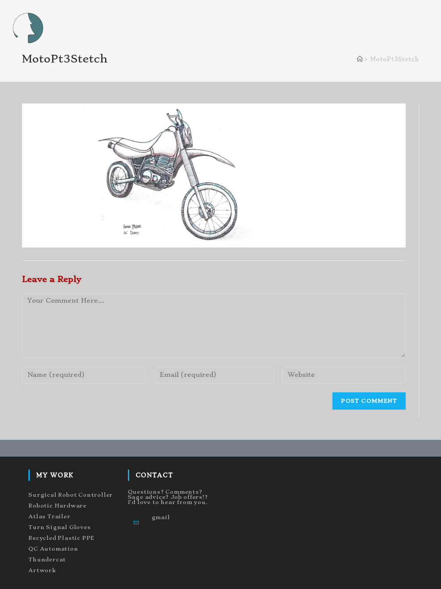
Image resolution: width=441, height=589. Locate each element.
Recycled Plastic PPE (61, 538)
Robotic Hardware (57, 505)
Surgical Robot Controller (70, 495)
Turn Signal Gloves (59, 527)
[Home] (360, 59)
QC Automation (53, 548)
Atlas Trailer (49, 516)
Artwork (42, 570)
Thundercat (47, 559)
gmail (161, 517)
